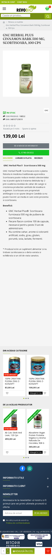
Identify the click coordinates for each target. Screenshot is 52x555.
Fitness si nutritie (15, 22)
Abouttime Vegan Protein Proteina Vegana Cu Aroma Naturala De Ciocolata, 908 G (37, 438)
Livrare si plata (23, 158)
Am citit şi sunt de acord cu (18, 521)
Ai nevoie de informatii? (27, 146)
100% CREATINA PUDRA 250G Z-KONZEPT (13, 381)
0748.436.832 (27, 152)
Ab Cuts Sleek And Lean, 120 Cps (13, 434)
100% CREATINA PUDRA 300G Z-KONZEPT (36, 381)
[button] (23, 398)
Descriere (8, 158)
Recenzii (38, 158)
